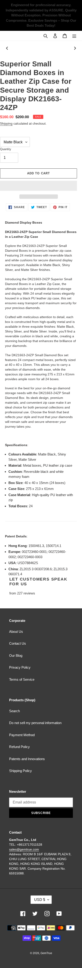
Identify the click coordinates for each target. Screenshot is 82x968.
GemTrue (46, 953)
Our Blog (15, 655)
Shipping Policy (20, 771)
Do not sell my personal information (35, 723)
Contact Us (17, 643)
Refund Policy (19, 747)
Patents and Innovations (27, 759)
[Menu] (74, 36)
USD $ (39, 900)
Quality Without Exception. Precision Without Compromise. (41, 15)
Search (14, 711)
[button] (38, 186)
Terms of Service (21, 679)
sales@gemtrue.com (24, 849)
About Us (16, 631)
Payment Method (22, 735)
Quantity (5, 149)
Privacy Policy (20, 667)
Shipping (6, 123)
